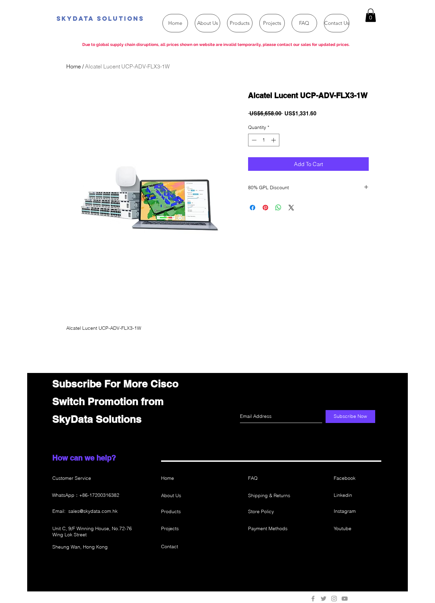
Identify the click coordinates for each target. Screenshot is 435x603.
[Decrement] (253, 140)
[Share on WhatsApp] (278, 207)
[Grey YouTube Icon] (344, 598)
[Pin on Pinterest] (265, 207)
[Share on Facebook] (252, 207)
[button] (370, 15)
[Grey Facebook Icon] (313, 598)
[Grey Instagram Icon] (334, 598)
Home (73, 66)
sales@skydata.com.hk (93, 511)
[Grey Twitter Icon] (323, 598)
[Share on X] (291, 207)
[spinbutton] (264, 140)
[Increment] (274, 140)
